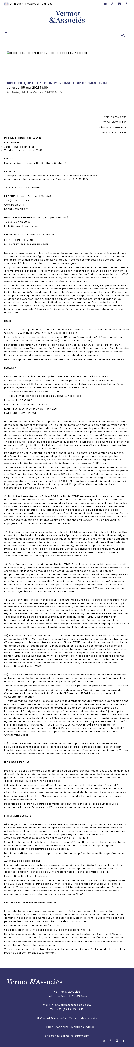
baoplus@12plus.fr (16, 209)
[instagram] (119, 4)
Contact (47, 3)
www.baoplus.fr (14, 204)
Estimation (16, 3)
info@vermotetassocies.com (71, 1005)
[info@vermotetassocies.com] (105, 4)
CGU (42, 1027)
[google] (112, 4)
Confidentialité (58, 1027)
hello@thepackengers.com (21, 226)
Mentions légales (83, 1027)
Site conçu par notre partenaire (67, 1035)
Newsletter (32, 3)
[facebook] (126, 4)
